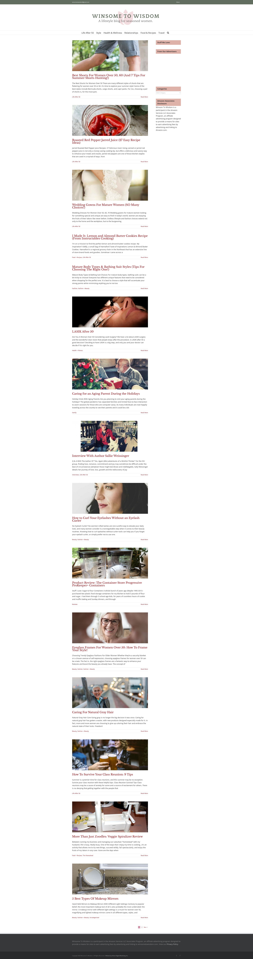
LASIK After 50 (83, 331)
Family (74, 413)
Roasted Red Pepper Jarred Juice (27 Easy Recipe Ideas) (106, 141)
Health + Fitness (77, 350)
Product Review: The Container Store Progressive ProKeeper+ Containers (107, 584)
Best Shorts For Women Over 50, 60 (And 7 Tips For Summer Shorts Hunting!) (108, 77)
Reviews (74, 604)
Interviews (75, 475)
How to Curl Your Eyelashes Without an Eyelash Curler (105, 519)
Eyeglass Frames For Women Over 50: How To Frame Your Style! (109, 649)
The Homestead (88, 855)
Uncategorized (94, 917)
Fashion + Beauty (83, 288)
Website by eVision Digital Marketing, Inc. (116, 956)
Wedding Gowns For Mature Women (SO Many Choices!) (105, 206)
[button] (168, 32)
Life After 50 (76, 97)
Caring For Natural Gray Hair (93, 712)
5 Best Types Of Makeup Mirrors (95, 898)
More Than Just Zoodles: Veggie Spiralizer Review (107, 836)
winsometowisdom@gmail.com (80, 2)
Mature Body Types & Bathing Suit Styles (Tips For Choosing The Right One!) (108, 268)
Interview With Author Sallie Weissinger (100, 456)
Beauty (74, 539)
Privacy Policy (172, 944)
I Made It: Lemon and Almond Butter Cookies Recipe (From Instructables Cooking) (110, 237)
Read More (144, 97)
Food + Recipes (77, 257)
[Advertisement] (172, 67)
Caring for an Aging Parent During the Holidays (106, 393)
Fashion (74, 288)
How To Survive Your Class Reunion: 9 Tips (102, 774)
